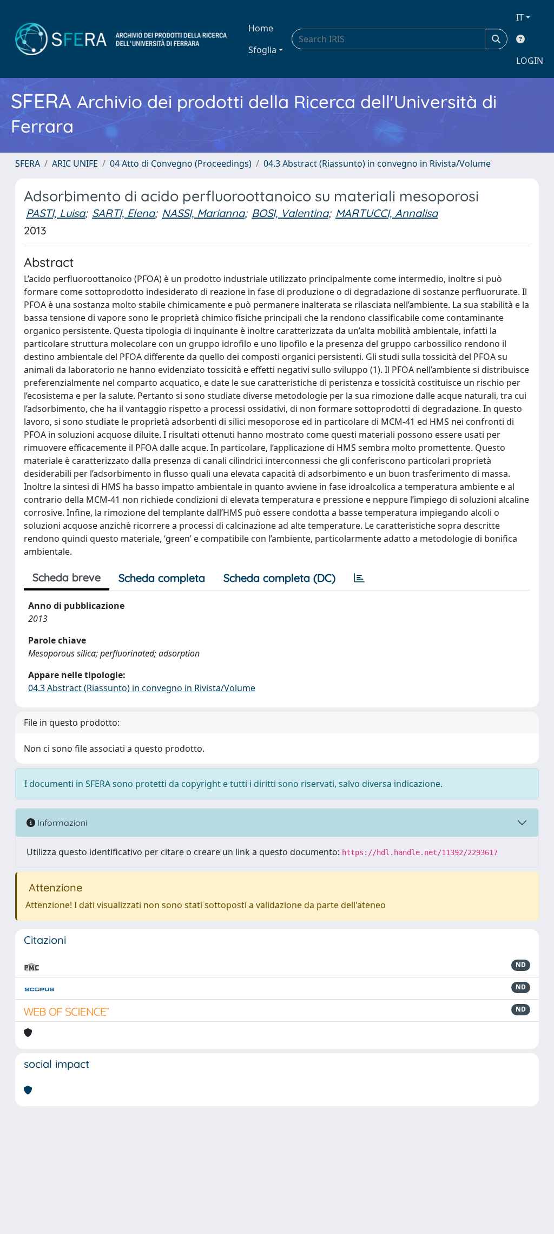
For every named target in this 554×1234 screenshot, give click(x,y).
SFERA (27, 163)
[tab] (359, 578)
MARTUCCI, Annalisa (386, 213)
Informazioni (61, 822)
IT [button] (520, 17)
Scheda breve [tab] (66, 577)
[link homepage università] (120, 39)
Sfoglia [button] (262, 50)
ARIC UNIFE (75, 163)
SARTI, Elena (123, 213)
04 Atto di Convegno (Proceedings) (181, 163)
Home (260, 28)
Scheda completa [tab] (161, 578)
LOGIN (529, 61)
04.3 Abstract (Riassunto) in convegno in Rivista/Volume (377, 163)
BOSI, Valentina (290, 213)
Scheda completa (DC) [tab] (279, 578)
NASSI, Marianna (203, 213)
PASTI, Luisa (55, 213)
